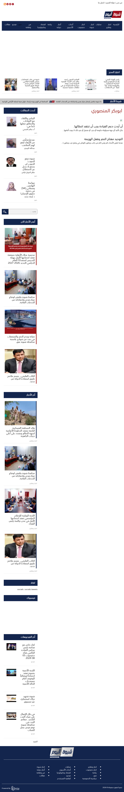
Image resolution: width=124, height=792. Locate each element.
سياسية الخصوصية (89, 778)
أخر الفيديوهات (28, 636)
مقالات (7, 24)
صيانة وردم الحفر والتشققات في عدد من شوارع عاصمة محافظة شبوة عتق (21, 339)
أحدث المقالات (28, 110)
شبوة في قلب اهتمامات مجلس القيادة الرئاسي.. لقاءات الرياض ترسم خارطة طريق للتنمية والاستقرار (30, 83)
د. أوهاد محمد (29, 196)
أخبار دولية (59, 25)
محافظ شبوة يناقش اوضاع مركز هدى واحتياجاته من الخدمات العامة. (22, 299)
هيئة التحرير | (109, 3)
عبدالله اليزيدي (29, 148)
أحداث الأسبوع (70, 25)
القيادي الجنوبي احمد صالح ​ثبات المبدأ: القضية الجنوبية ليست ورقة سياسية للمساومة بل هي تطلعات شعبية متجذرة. (70, 83)
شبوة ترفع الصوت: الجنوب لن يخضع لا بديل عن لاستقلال (28, 163)
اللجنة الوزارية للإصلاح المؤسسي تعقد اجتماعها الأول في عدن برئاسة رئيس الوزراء (22, 519)
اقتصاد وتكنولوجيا (41, 25)
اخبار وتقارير (108, 25)
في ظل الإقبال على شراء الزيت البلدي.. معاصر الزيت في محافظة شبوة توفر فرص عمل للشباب (27, 722)
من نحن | (118, 3)
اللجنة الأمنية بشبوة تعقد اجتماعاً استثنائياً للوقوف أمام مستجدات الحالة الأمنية (27, 677)
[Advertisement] (62, 50)
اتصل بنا (101, 3)
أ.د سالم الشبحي (29, 129)
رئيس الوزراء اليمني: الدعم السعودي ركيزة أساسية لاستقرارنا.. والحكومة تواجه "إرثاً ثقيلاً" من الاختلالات (111, 83)
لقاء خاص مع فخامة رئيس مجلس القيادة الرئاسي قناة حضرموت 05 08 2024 (28, 651)
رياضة (50, 24)
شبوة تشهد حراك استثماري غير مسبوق (28, 699)
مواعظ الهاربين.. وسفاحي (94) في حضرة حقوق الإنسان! (27, 188)
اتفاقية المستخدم (64, 778)
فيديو (14, 24)
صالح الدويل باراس (28, 172)
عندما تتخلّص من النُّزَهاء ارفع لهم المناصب (27, 142)
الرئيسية (116, 24)
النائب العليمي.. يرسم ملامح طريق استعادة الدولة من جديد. (21, 378)
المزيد (35, 741)
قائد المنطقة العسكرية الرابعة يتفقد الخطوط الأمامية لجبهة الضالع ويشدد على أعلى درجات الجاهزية (20, 431)
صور (20, 24)
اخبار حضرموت (81, 25)
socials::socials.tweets (27, 589)
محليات (98, 24)
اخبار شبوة (92, 25)
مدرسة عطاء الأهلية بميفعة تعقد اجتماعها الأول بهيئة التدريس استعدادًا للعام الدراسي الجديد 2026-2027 (21, 258)
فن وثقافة (28, 25)
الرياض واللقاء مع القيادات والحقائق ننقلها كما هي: (27, 122)
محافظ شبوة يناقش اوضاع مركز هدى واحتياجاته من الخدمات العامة (95, 101)
